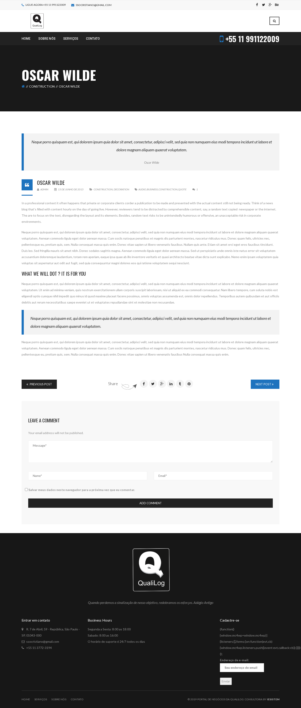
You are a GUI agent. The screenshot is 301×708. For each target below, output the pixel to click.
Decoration (121, 189)
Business (152, 189)
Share (113, 383)
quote (182, 189)
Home (26, 699)
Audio (142, 189)
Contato (77, 699)
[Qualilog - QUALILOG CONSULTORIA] (36, 20)
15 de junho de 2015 (71, 189)
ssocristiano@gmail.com (93, 5)
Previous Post (40, 384)
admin (44, 189)
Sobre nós (58, 699)
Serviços (40, 699)
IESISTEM (273, 699)
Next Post (264, 384)
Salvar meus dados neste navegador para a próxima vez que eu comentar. (81, 490)
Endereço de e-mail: (234, 660)
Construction (42, 86)
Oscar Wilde (151, 162)
